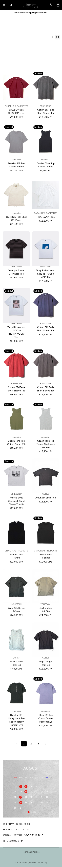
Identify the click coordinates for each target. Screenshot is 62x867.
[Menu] (4, 5)
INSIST (25, 862)
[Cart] (58, 5)
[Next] (45, 743)
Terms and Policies (31, 852)
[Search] (11, 5)
